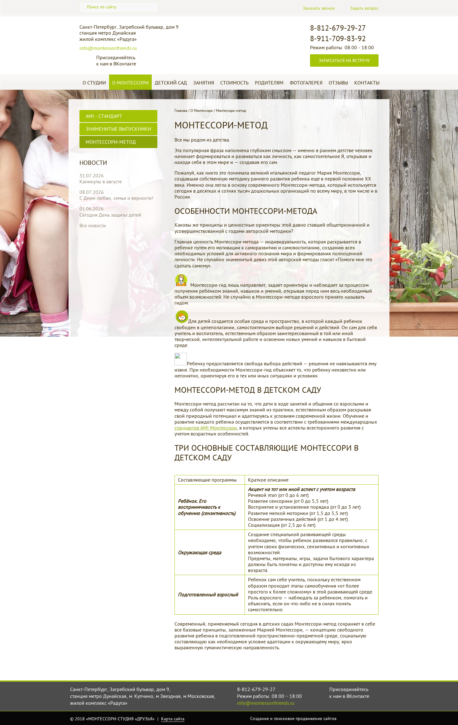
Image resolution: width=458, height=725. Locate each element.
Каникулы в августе (100, 181)
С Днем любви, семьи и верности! (116, 198)
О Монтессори (130, 82)
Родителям (269, 82)
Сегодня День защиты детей (110, 215)
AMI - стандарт (104, 116)
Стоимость (234, 82)
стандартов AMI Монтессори (205, 428)
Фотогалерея (306, 82)
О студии (94, 82)
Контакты (366, 82)
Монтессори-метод (111, 142)
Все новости (92, 225)
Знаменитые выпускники (118, 129)
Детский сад (171, 82)
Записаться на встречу (344, 60)
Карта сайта (172, 719)
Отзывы (338, 82)
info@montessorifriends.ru (108, 48)
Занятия (203, 82)
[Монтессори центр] (237, 40)
